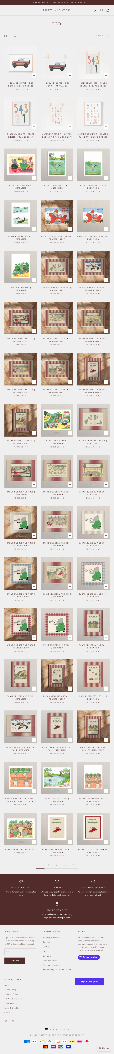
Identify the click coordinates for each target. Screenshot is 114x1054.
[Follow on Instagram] (5, 1021)
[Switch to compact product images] (15, 36)
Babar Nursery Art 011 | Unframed (93, 697)
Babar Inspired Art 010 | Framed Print (21, 442)
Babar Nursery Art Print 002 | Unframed (21, 748)
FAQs (45, 951)
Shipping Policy (11, 994)
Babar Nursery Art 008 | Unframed (57, 646)
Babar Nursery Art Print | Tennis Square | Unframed (21, 799)
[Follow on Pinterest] (13, 1021)
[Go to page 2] (74, 865)
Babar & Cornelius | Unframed (21, 186)
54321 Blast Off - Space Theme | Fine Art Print (93, 84)
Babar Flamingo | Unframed (21, 288)
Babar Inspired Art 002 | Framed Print (93, 288)
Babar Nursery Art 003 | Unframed (21, 493)
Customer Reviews (50, 960)
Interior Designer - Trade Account (57, 969)
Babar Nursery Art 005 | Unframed (93, 493)
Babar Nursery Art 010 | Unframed (21, 697)
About (6, 985)
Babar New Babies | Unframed (57, 442)
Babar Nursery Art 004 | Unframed (57, 493)
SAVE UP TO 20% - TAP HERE (57, 2)
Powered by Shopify (73, 1035)
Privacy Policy (10, 1003)
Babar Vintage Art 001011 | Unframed (93, 850)
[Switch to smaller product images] (10, 36)
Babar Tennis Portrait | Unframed (93, 799)
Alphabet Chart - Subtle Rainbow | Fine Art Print (57, 135)
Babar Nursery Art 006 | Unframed (57, 544)
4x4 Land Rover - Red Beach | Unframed (57, 84)
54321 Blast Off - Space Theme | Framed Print (21, 135)
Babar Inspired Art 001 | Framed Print (57, 288)
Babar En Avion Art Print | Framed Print (57, 237)
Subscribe (14, 960)
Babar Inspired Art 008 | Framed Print (93, 391)
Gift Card (47, 955)
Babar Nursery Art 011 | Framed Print (57, 697)
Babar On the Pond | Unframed (57, 799)
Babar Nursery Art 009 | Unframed (93, 646)
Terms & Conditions (12, 1008)
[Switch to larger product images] (5, 36)
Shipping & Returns (51, 937)
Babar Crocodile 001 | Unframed (57, 186)
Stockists (46, 942)
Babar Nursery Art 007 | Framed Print (21, 595)
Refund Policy (10, 989)
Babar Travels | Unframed (21, 849)
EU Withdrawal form (13, 998)
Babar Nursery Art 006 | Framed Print (21, 544)
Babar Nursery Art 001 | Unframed (93, 442)
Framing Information (51, 965)
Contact (46, 946)
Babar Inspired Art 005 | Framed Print (93, 339)
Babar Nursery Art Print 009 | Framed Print (93, 748)
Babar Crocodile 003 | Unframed (21, 237)
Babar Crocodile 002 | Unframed (93, 186)
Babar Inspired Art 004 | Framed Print (57, 339)
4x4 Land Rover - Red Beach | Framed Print (20, 84)
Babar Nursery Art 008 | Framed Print (21, 646)
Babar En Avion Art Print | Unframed (93, 237)
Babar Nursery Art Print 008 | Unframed (57, 748)
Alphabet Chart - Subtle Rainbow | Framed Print (93, 135)
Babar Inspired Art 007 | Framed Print (57, 391)
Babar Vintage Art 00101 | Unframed (57, 850)
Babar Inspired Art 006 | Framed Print (21, 391)
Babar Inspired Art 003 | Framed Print (21, 339)
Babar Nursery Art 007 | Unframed (57, 595)
